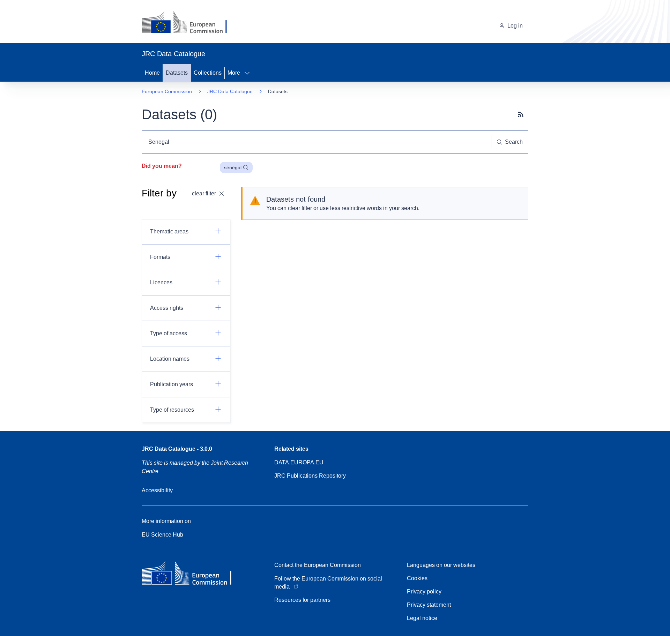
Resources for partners (302, 600)
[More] (249, 73)
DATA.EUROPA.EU (298, 462)
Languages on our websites (441, 565)
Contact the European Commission (317, 565)
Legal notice (422, 618)
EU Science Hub (162, 535)
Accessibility (157, 490)
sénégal (232, 167)
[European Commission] (190, 23)
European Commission (167, 91)
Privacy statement (429, 605)
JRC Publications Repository (310, 476)
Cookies (417, 578)
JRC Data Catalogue (230, 91)
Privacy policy (424, 591)
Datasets (177, 73)
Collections (208, 73)
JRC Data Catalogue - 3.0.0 (177, 449)
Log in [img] (515, 26)
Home (152, 73)
